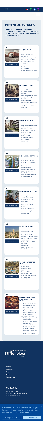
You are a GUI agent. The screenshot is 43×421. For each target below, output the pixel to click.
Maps (8, 372)
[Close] (40, 407)
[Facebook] (34, 9)
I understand (32, 418)
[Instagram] (38, 9)
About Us (9, 369)
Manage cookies (11, 418)
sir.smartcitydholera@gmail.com (17, 393)
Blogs (8, 374)
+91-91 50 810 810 (12, 391)
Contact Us (10, 377)
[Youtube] (27, 9)
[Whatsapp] (31, 9)
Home (8, 366)
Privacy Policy (25, 412)
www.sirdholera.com (13, 396)
